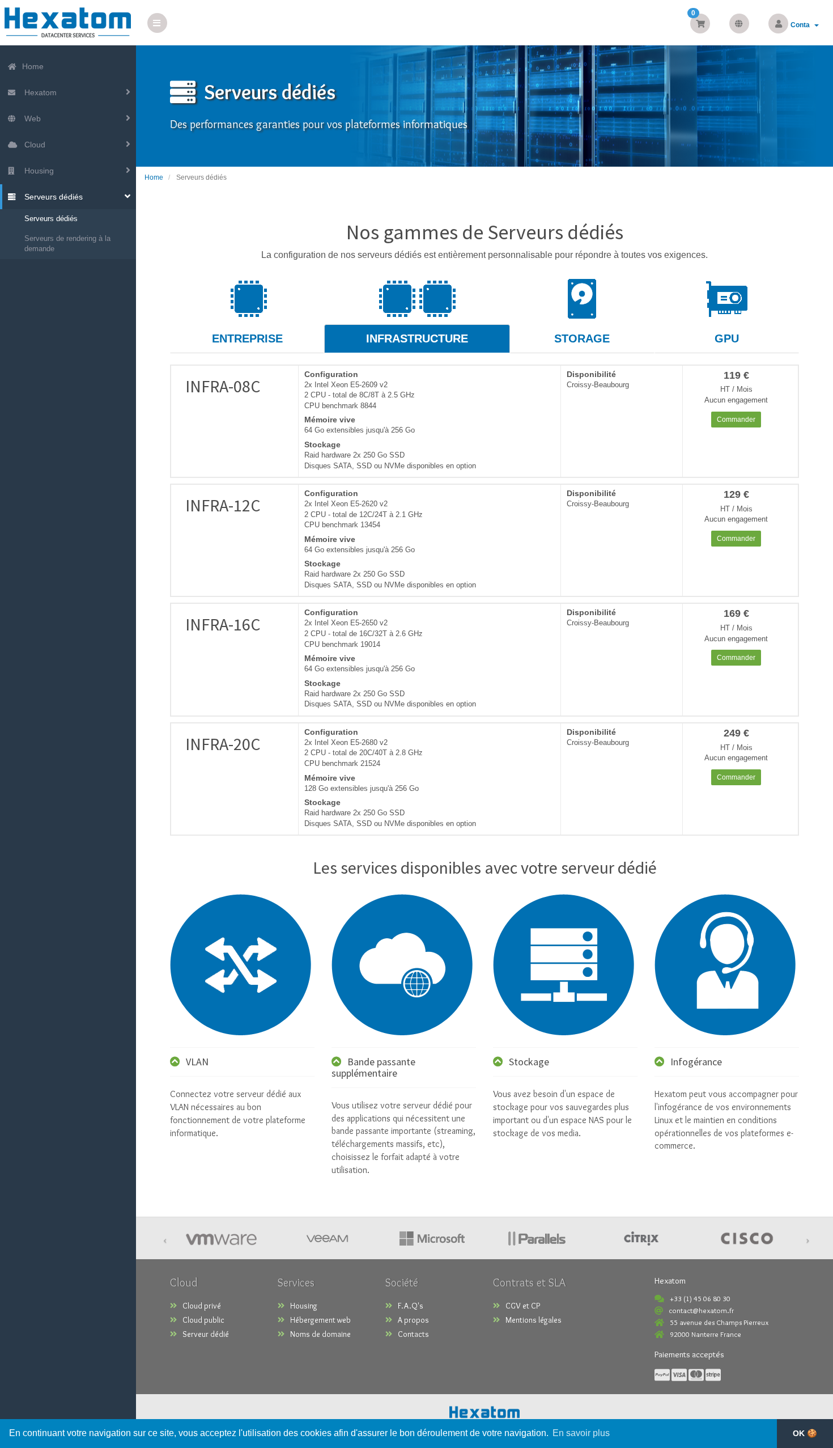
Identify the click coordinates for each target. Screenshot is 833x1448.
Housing (37, 170)
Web (30, 118)
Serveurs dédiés (51, 196)
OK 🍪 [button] (805, 1433)
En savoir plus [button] (581, 1433)
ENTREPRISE (247, 338)
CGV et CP (522, 1306)
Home (32, 66)
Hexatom (38, 92)
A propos (413, 1320)
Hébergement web (320, 1320)
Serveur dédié (205, 1334)
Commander (736, 420)
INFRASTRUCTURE (417, 338)
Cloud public (203, 1320)
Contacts (413, 1334)
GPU (727, 338)
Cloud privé (201, 1306)
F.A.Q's (410, 1306)
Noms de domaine (320, 1334)
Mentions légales (533, 1320)
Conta (801, 25)
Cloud (32, 144)
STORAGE (582, 338)
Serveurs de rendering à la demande (67, 243)
